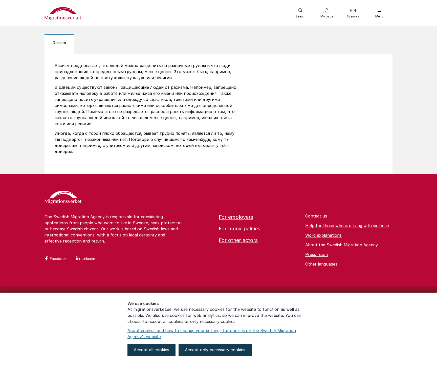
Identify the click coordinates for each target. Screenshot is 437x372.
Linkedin (88, 258)
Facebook (58, 258)
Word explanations (323, 235)
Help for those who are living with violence (347, 225)
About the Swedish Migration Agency (341, 244)
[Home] (63, 197)
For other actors (238, 240)
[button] (300, 13)
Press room (316, 254)
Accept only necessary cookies (215, 349)
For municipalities (239, 229)
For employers (236, 217)
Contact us (316, 215)
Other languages (321, 264)
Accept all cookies (151, 349)
